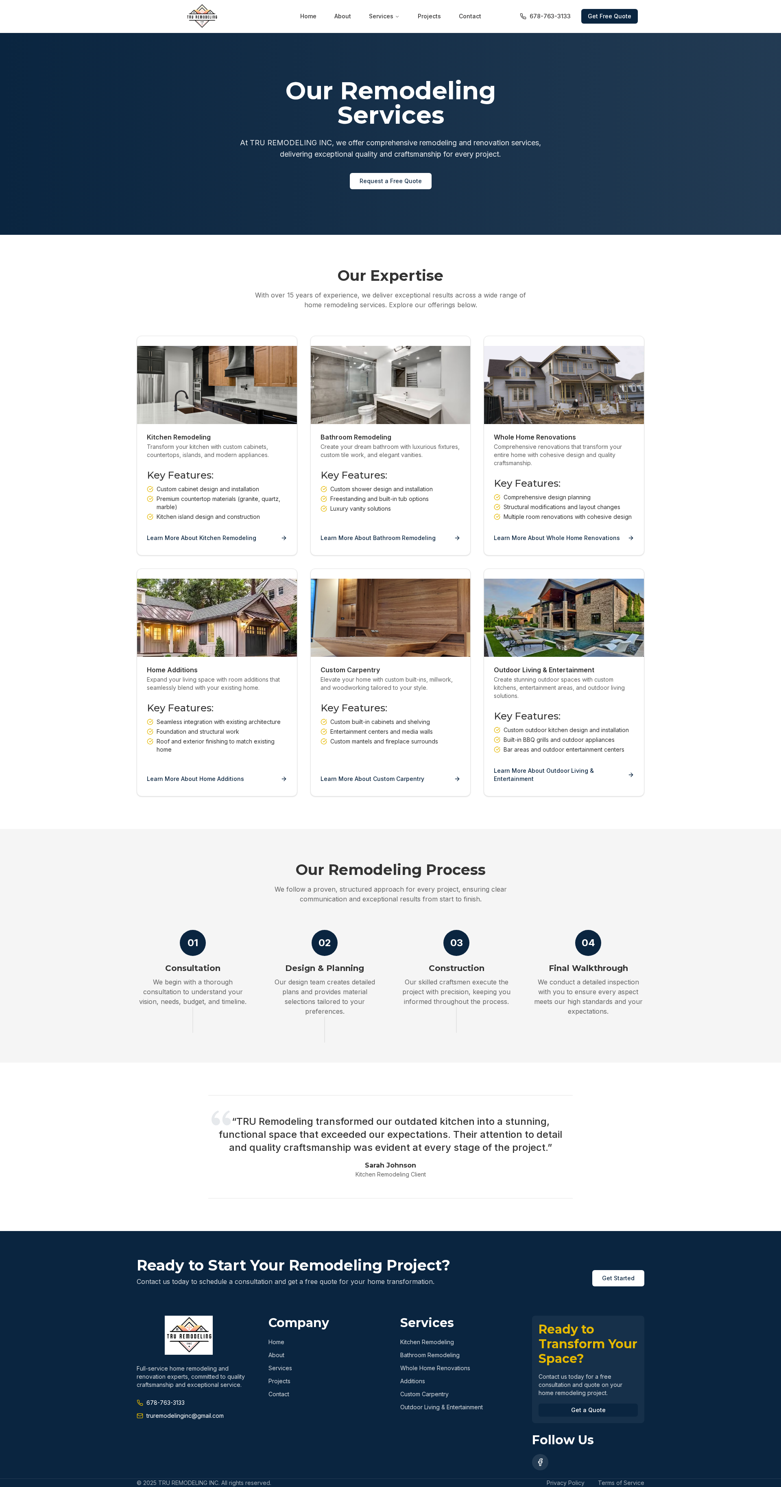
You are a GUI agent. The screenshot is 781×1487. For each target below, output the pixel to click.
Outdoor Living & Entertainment (441, 1407)
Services (381, 16)
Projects (429, 16)
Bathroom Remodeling (430, 1354)
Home (308, 16)
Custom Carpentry (424, 1394)
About (342, 16)
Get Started (618, 1278)
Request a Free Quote (391, 180)
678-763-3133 (550, 16)
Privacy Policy (566, 1482)
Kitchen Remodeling (427, 1341)
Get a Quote (588, 1409)
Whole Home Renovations (435, 1368)
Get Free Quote (609, 16)
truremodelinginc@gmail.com (185, 1415)
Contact (470, 16)
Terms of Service (621, 1482)
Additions (412, 1381)
